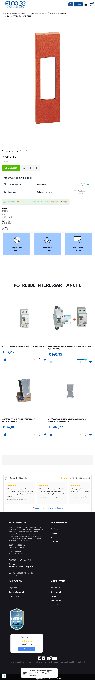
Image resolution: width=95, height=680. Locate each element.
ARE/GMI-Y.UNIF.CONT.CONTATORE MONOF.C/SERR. (18, 420)
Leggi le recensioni (27, 649)
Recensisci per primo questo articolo (14, 151)
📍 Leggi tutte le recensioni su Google (47, 508)
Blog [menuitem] (52, 537)
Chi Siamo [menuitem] (54, 529)
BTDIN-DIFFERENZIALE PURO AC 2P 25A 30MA (23, 346)
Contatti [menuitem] (54, 533)
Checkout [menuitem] (54, 605)
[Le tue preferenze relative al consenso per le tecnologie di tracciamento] (4, 676)
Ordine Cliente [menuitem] (56, 542)
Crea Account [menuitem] (56, 592)
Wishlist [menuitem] (53, 596)
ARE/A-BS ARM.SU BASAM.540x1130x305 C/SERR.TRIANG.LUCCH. (67, 420)
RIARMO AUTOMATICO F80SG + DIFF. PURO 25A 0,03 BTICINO (69, 347)
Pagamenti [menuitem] (13, 588)
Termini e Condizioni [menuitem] (16, 592)
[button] (47, 77)
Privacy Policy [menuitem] (14, 596)
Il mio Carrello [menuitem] (56, 600)
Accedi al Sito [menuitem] (55, 588)
